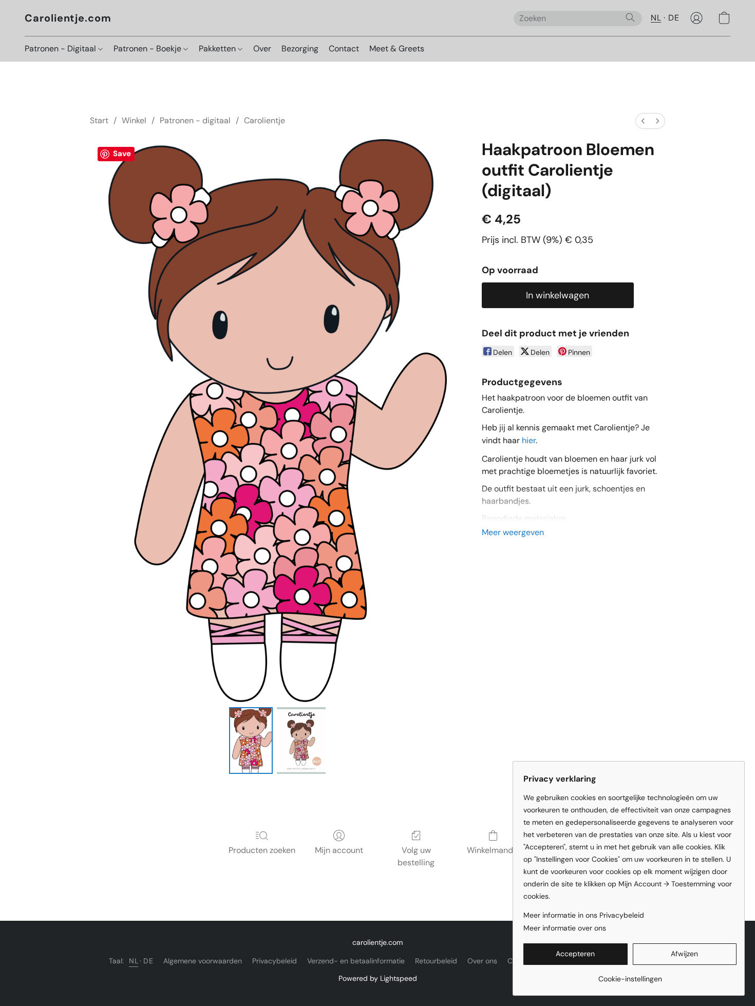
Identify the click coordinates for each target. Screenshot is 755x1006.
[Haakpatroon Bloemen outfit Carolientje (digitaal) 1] (301, 740)
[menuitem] (643, 120)
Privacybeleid (274, 960)
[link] (630, 975)
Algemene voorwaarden (202, 960)
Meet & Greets (396, 48)
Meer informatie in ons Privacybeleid (583, 915)
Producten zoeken (262, 850)
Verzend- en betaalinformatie (356, 960)
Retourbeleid (436, 960)
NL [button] (656, 17)
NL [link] (133, 960)
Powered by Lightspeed (377, 978)
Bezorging (299, 48)
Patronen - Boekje (148, 48)
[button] (68, 18)
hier (529, 440)
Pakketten (218, 48)
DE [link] (148, 960)
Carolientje (264, 120)
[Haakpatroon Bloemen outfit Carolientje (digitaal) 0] (250, 740)
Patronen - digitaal (195, 120)
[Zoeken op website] (630, 17)
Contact (344, 48)
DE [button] (673, 17)
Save (122, 153)
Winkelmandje (493, 850)
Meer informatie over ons (564, 928)
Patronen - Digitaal (61, 48)
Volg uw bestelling (416, 856)
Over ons (482, 960)
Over (262, 48)
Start (99, 120)
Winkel (134, 120)
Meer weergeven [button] (513, 532)
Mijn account (339, 850)
